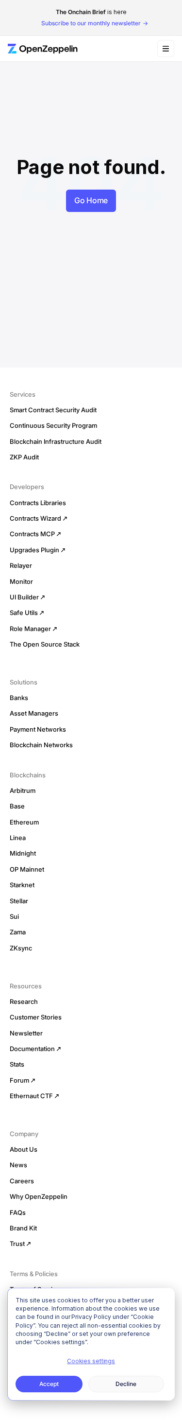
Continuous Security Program (53, 425)
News (18, 1165)
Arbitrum (22, 790)
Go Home (91, 200)
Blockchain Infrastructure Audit (55, 441)
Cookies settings (91, 1361)
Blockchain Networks (41, 745)
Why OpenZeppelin (38, 1196)
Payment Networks (38, 729)
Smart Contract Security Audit (53, 410)
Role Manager (30, 628)
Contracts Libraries (38, 503)
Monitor (21, 581)
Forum (19, 1080)
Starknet (22, 885)
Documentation (32, 1049)
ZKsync (21, 948)
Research (24, 1001)
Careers (22, 1181)
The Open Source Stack (45, 644)
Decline (126, 1383)
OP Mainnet (27, 869)
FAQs (18, 1212)
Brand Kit (23, 1228)
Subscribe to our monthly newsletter (91, 23)
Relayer (21, 565)
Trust (17, 1243)
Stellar (19, 901)
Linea (18, 838)
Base (17, 806)
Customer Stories (36, 1017)
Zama (18, 932)
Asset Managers (34, 713)
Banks (19, 698)
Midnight (23, 853)
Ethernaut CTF (31, 1096)
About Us (23, 1149)
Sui (14, 916)
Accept (49, 1383)
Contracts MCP (32, 534)
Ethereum (24, 822)
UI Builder (24, 597)
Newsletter (26, 1033)
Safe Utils (24, 612)
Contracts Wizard (35, 518)
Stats (17, 1064)
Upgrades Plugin (34, 550)
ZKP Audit (24, 457)
